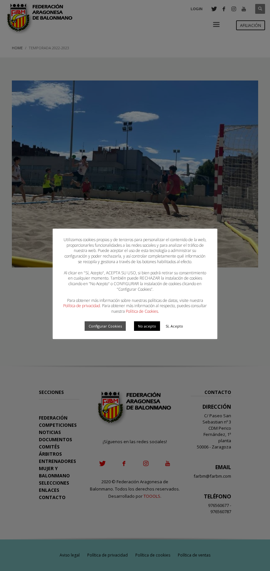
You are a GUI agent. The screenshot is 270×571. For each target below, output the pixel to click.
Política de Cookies (142, 311)
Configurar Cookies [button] (105, 326)
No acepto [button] (147, 326)
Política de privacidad (81, 305)
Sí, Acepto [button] (174, 326)
